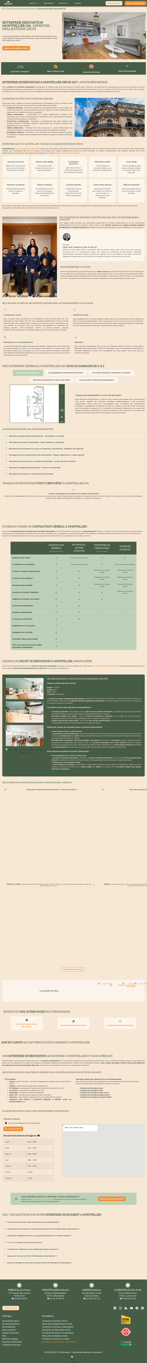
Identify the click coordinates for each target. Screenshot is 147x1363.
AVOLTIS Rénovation (8, 9)
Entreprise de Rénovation (27, 9)
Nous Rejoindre (8, 1327)
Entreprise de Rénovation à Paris (56, 1330)
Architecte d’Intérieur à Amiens (55, 1339)
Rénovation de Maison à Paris (55, 1336)
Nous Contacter (9, 1330)
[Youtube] (131, 1308)
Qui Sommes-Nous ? (11, 1321)
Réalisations (49, 3)
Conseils (77, 3)
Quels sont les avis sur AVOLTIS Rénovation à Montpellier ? (32, 1256)
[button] (103, 36)
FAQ (4, 1336)
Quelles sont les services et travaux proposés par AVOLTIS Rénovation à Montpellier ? (43, 1229)
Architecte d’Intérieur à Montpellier (58, 1327)
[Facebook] (137, 1308)
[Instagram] (120, 1308)
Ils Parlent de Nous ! (11, 1324)
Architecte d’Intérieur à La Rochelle (58, 1333)
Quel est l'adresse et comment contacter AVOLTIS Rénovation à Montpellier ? (39, 1263)
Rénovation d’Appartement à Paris (57, 1324)
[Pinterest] (142, 1308)
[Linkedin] (115, 1308)
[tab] (28, 373)
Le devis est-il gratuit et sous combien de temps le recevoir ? (33, 1249)
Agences (32, 3)
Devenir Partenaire (10, 1333)
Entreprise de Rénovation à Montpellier (59, 1342)
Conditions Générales (11, 1345)
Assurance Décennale (11, 1342)
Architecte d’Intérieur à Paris (55, 1321)
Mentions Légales (10, 1339)
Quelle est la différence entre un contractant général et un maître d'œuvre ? (39, 1236)
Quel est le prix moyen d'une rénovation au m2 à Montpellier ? (33, 1222)
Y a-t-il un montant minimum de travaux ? (25, 1242)
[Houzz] (126, 1308)
